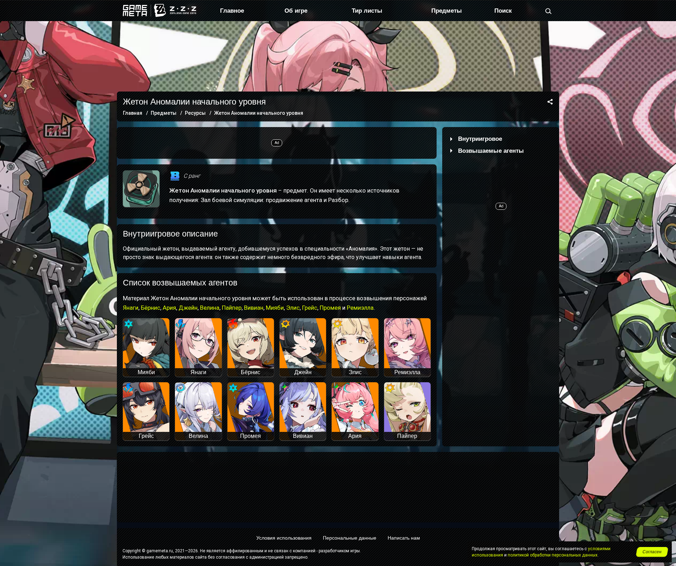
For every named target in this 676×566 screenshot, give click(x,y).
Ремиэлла (360, 307)
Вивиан (253, 307)
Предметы (446, 10)
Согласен (652, 551)
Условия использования (284, 538)
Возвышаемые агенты (491, 150)
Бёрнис (150, 307)
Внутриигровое (480, 139)
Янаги (130, 307)
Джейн (188, 307)
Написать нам (404, 538)
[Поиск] (548, 10)
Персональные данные (349, 538)
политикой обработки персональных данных (552, 555)
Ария (169, 307)
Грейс (309, 307)
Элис (293, 307)
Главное (232, 10)
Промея (330, 307)
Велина (209, 307)
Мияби (275, 307)
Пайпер (232, 307)
